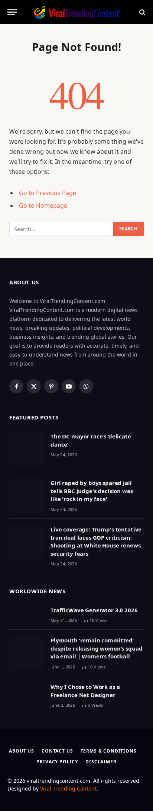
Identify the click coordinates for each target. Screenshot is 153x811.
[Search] (142, 12)
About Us (21, 751)
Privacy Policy (57, 762)
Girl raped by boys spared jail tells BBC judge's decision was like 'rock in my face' (92, 490)
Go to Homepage (43, 205)
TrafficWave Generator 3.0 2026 (94, 610)
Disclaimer (100, 762)
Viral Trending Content (68, 788)
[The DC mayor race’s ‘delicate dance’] (26, 449)
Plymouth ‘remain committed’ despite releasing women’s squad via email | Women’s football (96, 648)
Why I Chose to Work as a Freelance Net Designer (85, 690)
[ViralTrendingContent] (76, 12)
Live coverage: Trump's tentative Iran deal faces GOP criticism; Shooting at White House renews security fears (96, 541)
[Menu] (12, 12)
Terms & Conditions (109, 751)
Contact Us (57, 751)
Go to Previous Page (47, 193)
